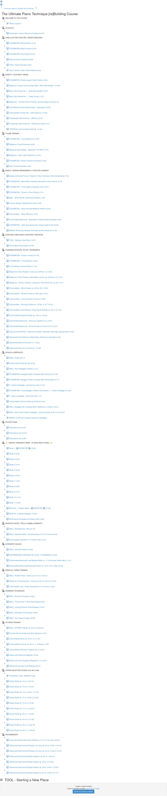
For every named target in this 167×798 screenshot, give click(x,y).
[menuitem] (1, 5)
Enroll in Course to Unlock (83, 791)
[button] (1, 2)
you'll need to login (92, 788)
